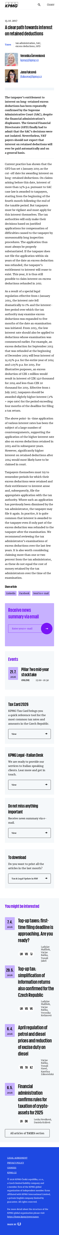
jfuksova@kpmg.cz (31, 76)
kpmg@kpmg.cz (29, 60)
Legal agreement (17, 1157)
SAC (38, 43)
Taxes (8, 44)
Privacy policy (15, 1162)
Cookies (11, 1167)
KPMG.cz (12, 1172)
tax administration (25, 43)
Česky (50, 4)
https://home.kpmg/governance (23, 1216)
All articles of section (27, 1133)
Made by (11, 1224)
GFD (38, 46)
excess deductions (25, 46)
